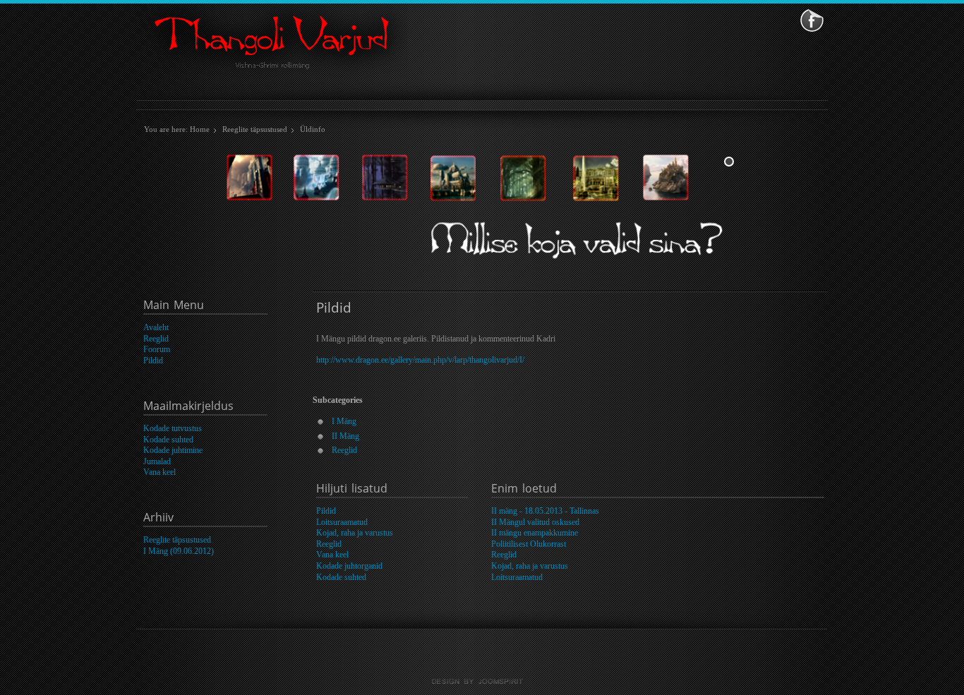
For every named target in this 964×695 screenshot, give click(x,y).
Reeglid (156, 339)
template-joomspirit (482, 681)
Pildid (153, 360)
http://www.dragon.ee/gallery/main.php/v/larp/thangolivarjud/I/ (420, 360)
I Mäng (344, 421)
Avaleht (156, 327)
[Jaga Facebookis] (812, 20)
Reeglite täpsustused (254, 129)
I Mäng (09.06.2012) (178, 551)
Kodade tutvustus (172, 428)
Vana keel (159, 472)
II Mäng (345, 436)
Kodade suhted (168, 440)
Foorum (156, 349)
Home (200, 129)
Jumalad (157, 461)
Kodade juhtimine (173, 450)
